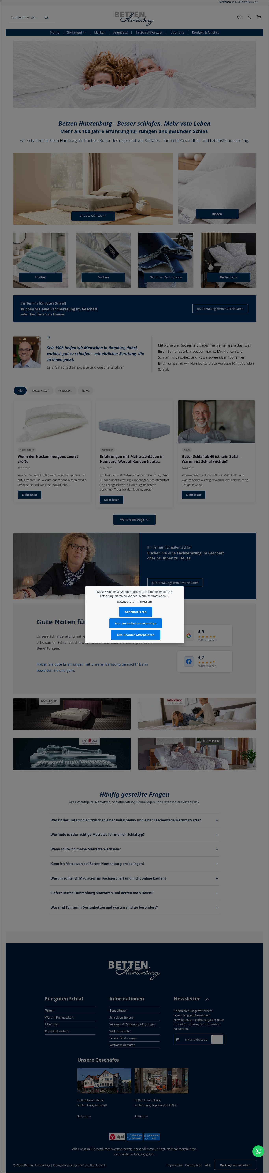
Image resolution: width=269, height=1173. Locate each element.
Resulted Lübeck (95, 1165)
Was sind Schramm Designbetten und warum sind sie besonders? (104, 907)
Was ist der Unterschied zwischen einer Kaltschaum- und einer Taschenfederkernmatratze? (126, 820)
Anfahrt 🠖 (84, 1116)
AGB (208, 1165)
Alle (20, 390)
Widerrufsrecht (119, 1031)
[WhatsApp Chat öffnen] (258, 1151)
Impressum (174, 1165)
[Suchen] (46, 17)
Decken (103, 277)
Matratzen (65, 390)
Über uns (51, 1024)
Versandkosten (144, 1149)
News (85, 390)
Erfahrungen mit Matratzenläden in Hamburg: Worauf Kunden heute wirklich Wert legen (132, 461)
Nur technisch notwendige (135, 623)
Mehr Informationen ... (154, 596)
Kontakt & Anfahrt (57, 1031)
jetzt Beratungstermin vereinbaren (175, 583)
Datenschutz (193, 1165)
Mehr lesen (29, 495)
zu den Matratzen (93, 216)
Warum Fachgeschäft (59, 1017)
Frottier (40, 277)
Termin (49, 1010)
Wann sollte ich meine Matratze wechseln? (86, 849)
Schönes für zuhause (166, 277)
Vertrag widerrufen (122, 1045)
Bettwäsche (228, 277)
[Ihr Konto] (249, 17)
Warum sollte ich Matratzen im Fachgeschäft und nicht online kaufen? (108, 878)
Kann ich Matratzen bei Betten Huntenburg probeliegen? (97, 863)
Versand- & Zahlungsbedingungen (132, 1024)
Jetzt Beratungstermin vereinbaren (220, 309)
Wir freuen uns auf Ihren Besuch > (238, 2)
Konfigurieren (136, 612)
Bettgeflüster (118, 1010)
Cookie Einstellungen (123, 1038)
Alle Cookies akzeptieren (136, 635)
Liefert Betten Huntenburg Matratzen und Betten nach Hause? (102, 893)
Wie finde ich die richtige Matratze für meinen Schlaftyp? (98, 834)
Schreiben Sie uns (121, 1017)
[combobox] (24, 17)
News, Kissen (40, 390)
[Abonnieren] (217, 1039)
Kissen (217, 214)
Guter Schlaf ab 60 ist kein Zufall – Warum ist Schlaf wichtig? (212, 459)
